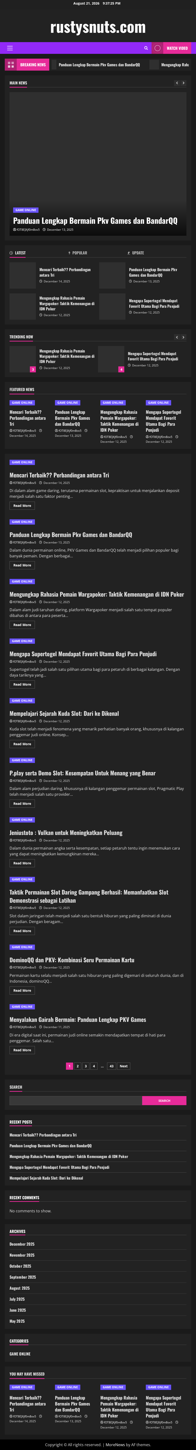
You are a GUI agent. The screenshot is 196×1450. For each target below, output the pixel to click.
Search (16, 1087)
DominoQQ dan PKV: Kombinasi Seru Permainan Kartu (72, 959)
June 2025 (18, 1310)
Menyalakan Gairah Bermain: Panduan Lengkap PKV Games (78, 1019)
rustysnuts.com (98, 26)
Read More (24, 506)
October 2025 (20, 1266)
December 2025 (22, 1244)
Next (124, 1066)
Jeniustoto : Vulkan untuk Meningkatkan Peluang (66, 832)
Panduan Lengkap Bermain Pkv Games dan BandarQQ (84, 64)
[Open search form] (146, 48)
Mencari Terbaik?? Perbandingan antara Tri (23, 275)
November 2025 (22, 1255)
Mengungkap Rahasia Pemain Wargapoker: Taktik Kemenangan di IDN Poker (23, 306)
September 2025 (23, 1277)
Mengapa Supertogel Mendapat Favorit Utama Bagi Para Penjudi (112, 306)
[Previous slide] (177, 83)
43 (112, 1066)
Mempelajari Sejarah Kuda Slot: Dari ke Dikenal (64, 713)
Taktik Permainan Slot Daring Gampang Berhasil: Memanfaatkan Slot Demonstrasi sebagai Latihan (89, 896)
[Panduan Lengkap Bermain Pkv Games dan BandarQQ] (98, 164)
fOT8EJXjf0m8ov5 (28, 230)
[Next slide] (183, 83)
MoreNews (115, 1444)
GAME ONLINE (26, 210)
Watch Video (177, 48)
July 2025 (17, 1299)
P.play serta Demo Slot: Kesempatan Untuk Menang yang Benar (83, 772)
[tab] (39, 253)
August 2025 (20, 1288)
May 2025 (17, 1321)
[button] (10, 48)
